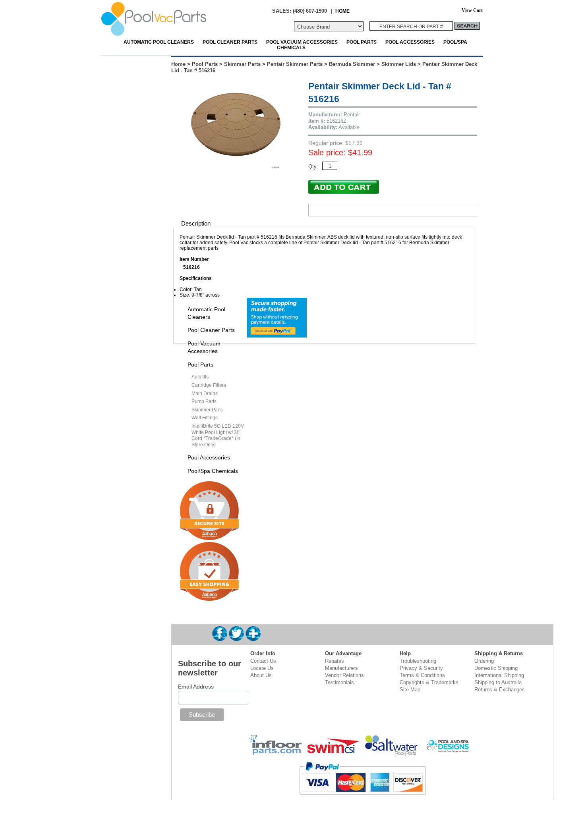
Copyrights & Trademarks (429, 682)
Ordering (484, 661)
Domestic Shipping (496, 668)
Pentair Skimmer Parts (295, 64)
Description (196, 223)
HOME (342, 11)
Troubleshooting (418, 661)
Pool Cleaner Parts (230, 41)
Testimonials (339, 682)
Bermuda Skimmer (352, 64)
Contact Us (263, 661)
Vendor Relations (344, 675)
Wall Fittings (204, 418)
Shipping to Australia (498, 682)
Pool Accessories (410, 41)
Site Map (410, 690)
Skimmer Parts (242, 64)
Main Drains (204, 393)
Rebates (334, 661)
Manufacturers (341, 668)
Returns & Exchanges (499, 690)
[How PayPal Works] (277, 335)
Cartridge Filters (208, 385)
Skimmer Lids (398, 64)
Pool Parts (361, 41)
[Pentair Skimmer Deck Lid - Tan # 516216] (235, 167)
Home (178, 64)
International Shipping (499, 675)
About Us (261, 675)
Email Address (196, 686)
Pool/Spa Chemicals (213, 471)
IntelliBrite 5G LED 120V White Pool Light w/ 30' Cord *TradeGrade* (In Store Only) (217, 435)
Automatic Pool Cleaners (159, 41)
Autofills (200, 377)
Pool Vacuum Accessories (302, 41)
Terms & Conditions (422, 675)
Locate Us (262, 668)
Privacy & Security (421, 668)
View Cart (472, 10)
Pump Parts (204, 401)
